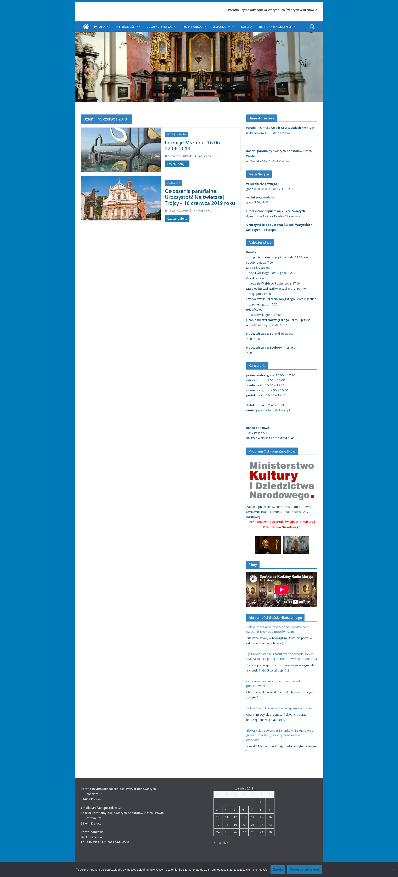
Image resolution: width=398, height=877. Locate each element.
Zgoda (278, 869)
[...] (284, 643)
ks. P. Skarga (192, 27)
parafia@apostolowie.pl (273, 410)
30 (270, 832)
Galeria (246, 27)
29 (261, 832)
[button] (107, 26)
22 (261, 825)
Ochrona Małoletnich (275, 27)
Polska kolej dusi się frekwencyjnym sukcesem (279, 708)
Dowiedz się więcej (305, 869)
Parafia (99, 27)
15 (261, 817)
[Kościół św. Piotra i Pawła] (86, 27)
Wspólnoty (221, 27)
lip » (226, 842)
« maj (217, 842)
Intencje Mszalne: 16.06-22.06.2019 (193, 145)
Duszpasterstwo (159, 27)
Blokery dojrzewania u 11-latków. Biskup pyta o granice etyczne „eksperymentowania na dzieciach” (280, 735)
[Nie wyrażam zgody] (393, 869)
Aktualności (125, 27)
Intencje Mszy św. (176, 134)
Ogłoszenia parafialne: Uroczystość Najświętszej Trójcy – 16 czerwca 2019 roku (200, 196)
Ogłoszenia (173, 182)
